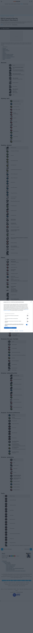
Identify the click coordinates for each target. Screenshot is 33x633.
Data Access (16, 330)
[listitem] (16, 313)
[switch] (27, 315)
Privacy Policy (21, 330)
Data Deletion (11, 330)
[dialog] (16, 316)
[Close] (31, 302)
